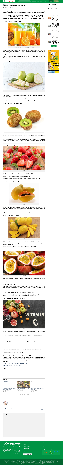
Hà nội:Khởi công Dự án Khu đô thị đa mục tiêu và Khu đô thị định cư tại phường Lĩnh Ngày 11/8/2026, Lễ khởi (55, 18)
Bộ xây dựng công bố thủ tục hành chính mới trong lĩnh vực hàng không (55, 42)
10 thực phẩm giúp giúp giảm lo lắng (23, 388)
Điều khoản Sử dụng (27, 444)
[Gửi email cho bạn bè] (24, 394)
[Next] (58, 453)
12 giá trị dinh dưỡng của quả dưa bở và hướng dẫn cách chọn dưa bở (15, 363)
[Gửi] (30, 1)
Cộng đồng (34, 1)
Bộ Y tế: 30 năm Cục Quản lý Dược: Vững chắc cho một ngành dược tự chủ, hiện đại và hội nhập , (55, 25)
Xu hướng (41, 1)
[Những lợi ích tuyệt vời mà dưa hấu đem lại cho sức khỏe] (37, 384)
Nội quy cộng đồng (27, 446)
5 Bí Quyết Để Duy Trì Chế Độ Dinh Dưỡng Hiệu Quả (12, 365)
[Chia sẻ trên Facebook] (20, 394)
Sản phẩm (45, 1)
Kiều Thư (13, 7)
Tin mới (38, 1)
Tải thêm (54, 46)
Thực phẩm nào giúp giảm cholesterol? (12, 408)
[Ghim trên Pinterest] (26, 394)
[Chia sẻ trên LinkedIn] (28, 394)
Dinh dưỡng (5, 4)
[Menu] (17, 1)
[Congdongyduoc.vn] (9, 1)
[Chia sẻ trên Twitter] (22, 394)
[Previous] (43, 453)
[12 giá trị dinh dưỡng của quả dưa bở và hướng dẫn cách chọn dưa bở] (9, 384)
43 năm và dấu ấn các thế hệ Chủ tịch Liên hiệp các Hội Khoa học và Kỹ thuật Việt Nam (53, 10)
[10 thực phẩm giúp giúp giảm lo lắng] (23, 384)
